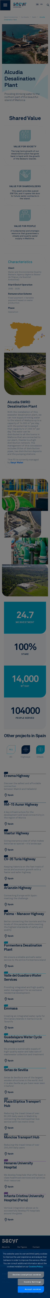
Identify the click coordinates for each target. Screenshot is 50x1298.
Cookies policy (36, 1267)
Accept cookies (33, 1289)
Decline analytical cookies (27, 1275)
